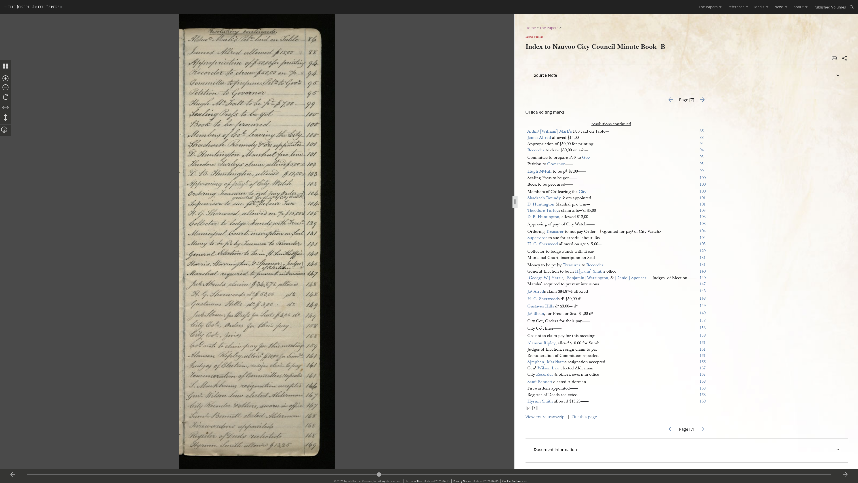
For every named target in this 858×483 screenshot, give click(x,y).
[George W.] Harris (545, 278)
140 (703, 271)
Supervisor (537, 238)
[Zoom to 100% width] (5, 107)
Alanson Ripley (541, 343)
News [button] (779, 6)
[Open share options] (844, 58)
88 (702, 137)
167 (703, 368)
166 (703, 362)
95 (702, 157)
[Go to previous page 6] (12, 474)
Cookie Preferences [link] (514, 481)
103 (703, 210)
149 (703, 306)
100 (703, 178)
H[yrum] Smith (589, 271)
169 (703, 401)
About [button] (798, 6)
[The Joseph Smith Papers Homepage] (33, 7)
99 (702, 171)
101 (703, 198)
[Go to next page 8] (845, 474)
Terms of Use (414, 481)
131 (703, 258)
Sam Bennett (539, 382)
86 (702, 131)
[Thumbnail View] (5, 66)
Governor (556, 164)
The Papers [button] (708, 6)
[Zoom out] (5, 87)
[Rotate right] (5, 97)
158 (703, 320)
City (582, 192)
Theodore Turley (542, 210)
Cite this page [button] (584, 417)
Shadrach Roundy (544, 198)
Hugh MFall (539, 171)
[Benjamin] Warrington (586, 278)
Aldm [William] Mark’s (549, 131)
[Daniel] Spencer (630, 278)
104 (703, 231)
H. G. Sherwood (542, 244)
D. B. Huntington (543, 217)
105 (703, 244)
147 (703, 284)
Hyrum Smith (540, 401)
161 (703, 342)
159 (703, 335)
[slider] (429, 474)
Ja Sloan (535, 313)
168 (703, 381)
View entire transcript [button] (546, 417)
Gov (586, 157)
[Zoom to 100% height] (5, 118)
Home (531, 27)
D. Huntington (540, 204)
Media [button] (759, 6)
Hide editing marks (547, 112)
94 (702, 144)
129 (703, 251)
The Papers (549, 27)
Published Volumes (830, 7)
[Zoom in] (5, 78)
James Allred (539, 137)
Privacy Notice (462, 481)
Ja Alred (535, 291)
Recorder (536, 150)
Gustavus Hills (540, 306)
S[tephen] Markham (546, 362)
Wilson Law (548, 368)
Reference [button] (736, 6)
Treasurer (555, 231)
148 (703, 291)
